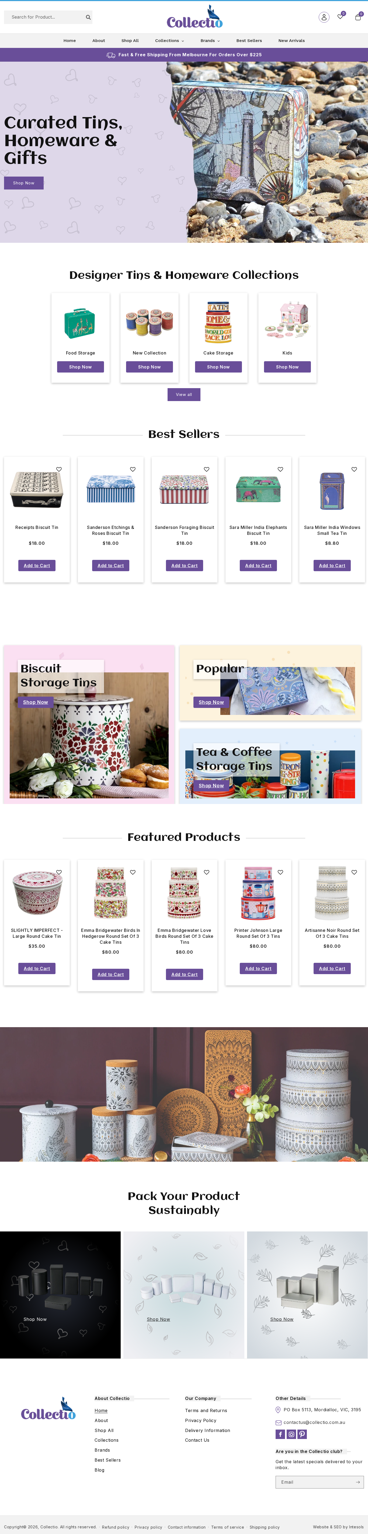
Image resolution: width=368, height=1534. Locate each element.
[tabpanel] (37, 519)
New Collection (149, 353)
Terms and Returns (206, 1410)
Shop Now (23, 182)
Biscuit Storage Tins (58, 676)
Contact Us (197, 1440)
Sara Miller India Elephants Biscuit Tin (111, 530)
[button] (358, 17)
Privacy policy (148, 1527)
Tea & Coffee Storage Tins (234, 760)
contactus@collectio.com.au (314, 1422)
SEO (338, 1527)
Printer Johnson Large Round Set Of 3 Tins (111, 933)
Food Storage (80, 353)
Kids (287, 353)
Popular (220, 669)
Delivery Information (207, 1430)
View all (184, 394)
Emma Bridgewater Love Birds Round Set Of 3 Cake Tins (37, 936)
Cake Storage (218, 353)
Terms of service (227, 1527)
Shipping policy (265, 1527)
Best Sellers (108, 1460)
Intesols (356, 1527)
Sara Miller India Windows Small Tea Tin (185, 530)
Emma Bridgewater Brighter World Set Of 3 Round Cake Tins (258, 936)
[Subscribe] (358, 1482)
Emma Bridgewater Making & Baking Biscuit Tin (258, 530)
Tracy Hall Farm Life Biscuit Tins (332, 530)
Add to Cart (37, 565)
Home (101, 1410)
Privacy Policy (200, 1420)
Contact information (187, 1527)
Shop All (104, 1430)
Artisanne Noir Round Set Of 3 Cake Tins (184, 933)
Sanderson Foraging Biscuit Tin (37, 530)
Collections (107, 1440)
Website (321, 1527)
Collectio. (49, 1527)
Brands (102, 1450)
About (101, 1420)
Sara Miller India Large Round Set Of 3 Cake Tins (332, 933)
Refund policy (115, 1527)
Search (88, 17)
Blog (99, 1470)
